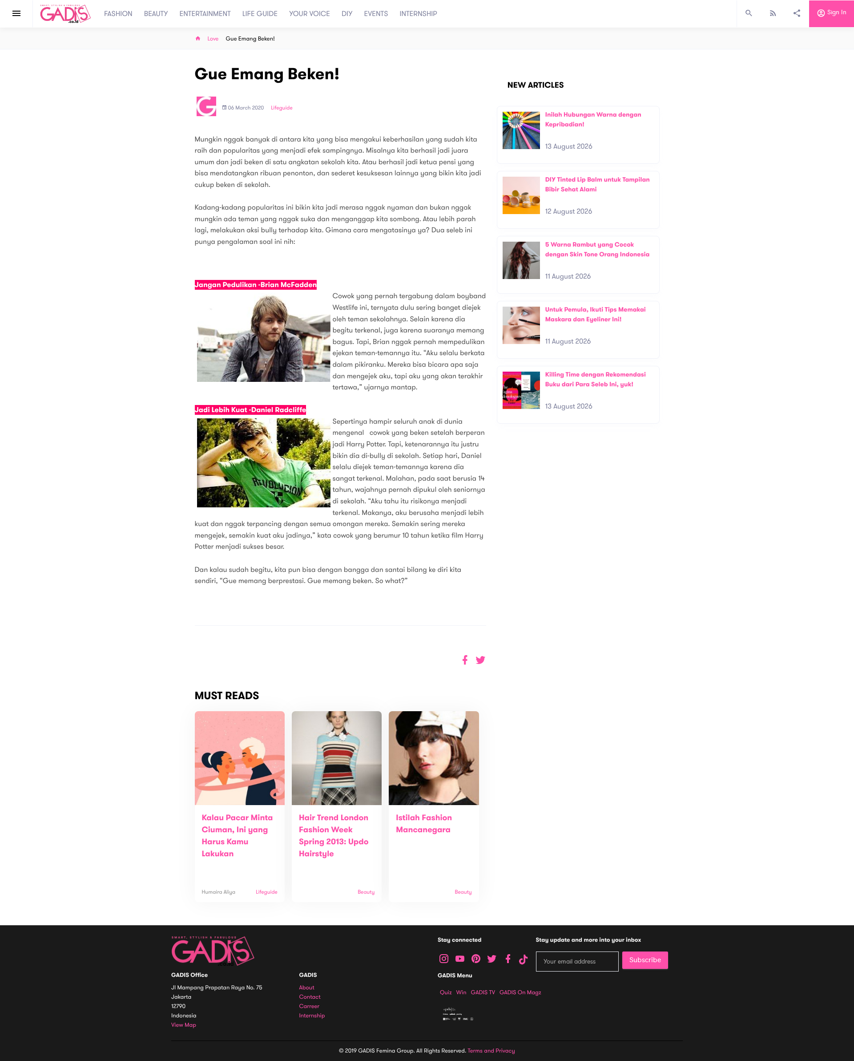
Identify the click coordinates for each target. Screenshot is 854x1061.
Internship (312, 1016)
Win (461, 992)
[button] (480, 660)
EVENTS (376, 14)
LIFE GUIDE (260, 14)
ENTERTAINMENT (205, 14)
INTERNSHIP (418, 14)
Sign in (836, 12)
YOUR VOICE (309, 14)
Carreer (309, 1006)
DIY (347, 14)
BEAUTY (156, 14)
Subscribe (645, 960)
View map (183, 1025)
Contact (310, 997)
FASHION (118, 14)
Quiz (446, 992)
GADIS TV (483, 992)
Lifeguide (282, 108)
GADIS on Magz (520, 992)
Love (213, 39)
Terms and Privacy (491, 1051)
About (306, 988)
